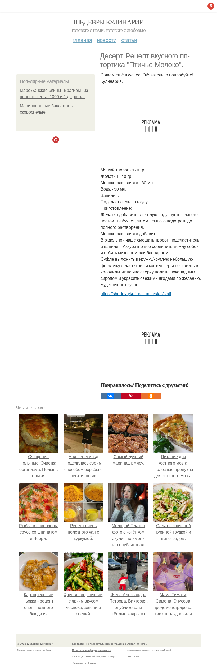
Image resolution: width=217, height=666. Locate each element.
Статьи (129, 40)
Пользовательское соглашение (106, 644)
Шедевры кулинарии (108, 21)
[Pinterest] (131, 396)
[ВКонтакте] (111, 396)
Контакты (78, 644)
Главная (82, 40)
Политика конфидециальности (91, 650)
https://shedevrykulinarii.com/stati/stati (136, 293)
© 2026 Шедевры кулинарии (35, 644)
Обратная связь (137, 644)
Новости (106, 40)
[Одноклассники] (151, 396)
